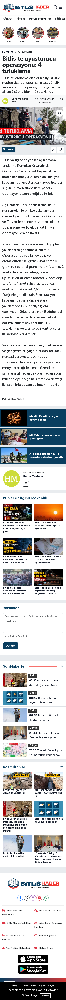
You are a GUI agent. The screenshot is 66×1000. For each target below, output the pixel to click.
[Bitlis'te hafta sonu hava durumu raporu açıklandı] (48, 511)
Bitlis (33, 675)
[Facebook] (20, 898)
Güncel (34, 728)
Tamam (45, 996)
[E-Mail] (26, 484)
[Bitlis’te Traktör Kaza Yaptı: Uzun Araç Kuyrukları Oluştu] (48, 577)
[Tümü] (61, 666)
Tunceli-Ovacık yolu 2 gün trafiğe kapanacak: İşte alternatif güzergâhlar (45, 753)
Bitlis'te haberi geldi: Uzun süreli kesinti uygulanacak (47, 559)
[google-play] (33, 970)
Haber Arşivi (46, 948)
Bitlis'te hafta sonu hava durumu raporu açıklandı (47, 525)
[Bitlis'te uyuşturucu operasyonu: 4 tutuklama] (33, 126)
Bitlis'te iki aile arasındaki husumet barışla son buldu (15, 591)
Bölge (33, 745)
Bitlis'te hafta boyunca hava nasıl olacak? (42, 701)
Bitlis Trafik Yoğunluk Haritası (48, 925)
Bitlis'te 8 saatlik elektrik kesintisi (44, 718)
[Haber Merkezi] (11, 478)
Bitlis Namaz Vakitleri (19, 923)
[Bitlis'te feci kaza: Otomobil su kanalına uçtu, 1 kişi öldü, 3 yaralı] (17, 511)
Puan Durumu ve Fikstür (13, 937)
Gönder (10, 645)
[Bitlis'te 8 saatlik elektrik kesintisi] (17, 843)
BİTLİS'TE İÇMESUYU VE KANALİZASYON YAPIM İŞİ (48, 793)
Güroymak (25, 52)
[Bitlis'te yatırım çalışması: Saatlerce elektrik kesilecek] (17, 546)
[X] (27, 898)
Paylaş (10, 149)
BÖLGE (7, 19)
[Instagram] (33, 898)
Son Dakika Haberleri (18, 948)
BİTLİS (21, 19)
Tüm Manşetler (47, 935)
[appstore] (33, 959)
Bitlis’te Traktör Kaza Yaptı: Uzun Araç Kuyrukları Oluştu (47, 591)
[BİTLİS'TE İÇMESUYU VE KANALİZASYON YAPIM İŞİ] (48, 780)
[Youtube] (39, 898)
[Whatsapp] (46, 898)
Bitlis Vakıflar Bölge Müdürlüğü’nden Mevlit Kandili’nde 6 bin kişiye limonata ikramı (45, 683)
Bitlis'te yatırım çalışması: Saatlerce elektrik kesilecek (15, 559)
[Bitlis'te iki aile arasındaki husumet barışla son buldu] (17, 577)
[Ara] (55, 7)
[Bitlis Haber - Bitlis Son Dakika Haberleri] (26, 7)
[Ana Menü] (60, 7)
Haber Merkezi (33, 476)
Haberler (7, 52)
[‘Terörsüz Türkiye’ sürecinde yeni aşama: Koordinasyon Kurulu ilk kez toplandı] (48, 843)
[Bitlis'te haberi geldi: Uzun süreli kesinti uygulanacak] (48, 546)
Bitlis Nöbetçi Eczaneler (12, 912)
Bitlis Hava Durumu (50, 910)
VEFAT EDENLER (40, 19)
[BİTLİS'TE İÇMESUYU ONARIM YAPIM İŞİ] (17, 780)
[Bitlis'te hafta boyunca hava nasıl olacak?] (48, 809)
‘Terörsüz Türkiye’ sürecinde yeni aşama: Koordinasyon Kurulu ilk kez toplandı (44, 735)
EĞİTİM (60, 19)
